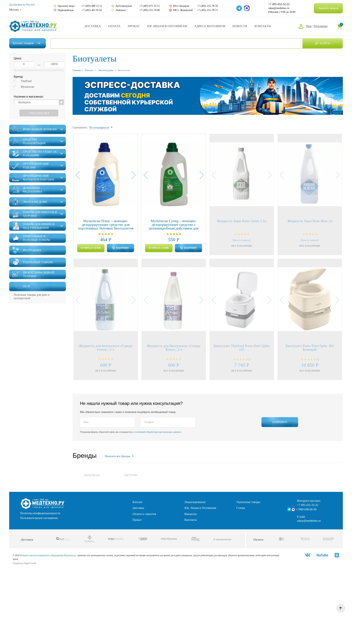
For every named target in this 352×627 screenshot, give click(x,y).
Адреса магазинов (209, 26)
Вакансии (190, 513)
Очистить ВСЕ (39, 113)
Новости (239, 26)
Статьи (240, 507)
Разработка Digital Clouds (24, 563)
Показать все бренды (117, 456)
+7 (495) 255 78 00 (149, 10)
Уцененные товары (248, 502)
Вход (308, 26)
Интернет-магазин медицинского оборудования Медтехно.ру (48, 555)
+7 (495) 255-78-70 (207, 6)
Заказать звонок (328, 8)
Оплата (114, 26)
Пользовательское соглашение (39, 518)
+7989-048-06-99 (306, 509)
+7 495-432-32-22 (278, 4)
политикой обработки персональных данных (158, 432)
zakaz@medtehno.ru (278, 8)
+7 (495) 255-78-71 (207, 10)
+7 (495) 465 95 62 (92, 10)
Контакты (262, 26)
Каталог (23, 43)
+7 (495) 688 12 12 (92, 6)
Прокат (134, 26)
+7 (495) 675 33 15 (149, 6)
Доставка (93, 26)
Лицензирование (195, 502)
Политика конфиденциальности (40, 513)
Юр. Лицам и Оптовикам (167, 26)
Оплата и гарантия (144, 513)
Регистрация (320, 26)
